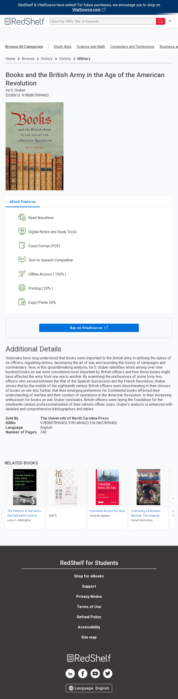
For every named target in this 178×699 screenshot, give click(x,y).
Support (89, 586)
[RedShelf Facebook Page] (82, 677)
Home (10, 58)
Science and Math (90, 46)
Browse (28, 58)
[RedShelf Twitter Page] (107, 677)
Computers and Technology (132, 46)
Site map (89, 637)
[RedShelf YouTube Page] (95, 677)
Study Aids (62, 46)
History (47, 58)
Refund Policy (89, 617)
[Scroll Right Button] (173, 498)
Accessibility (89, 627)
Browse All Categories (24, 46)
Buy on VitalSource (86, 328)
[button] (88, 218)
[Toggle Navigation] (170, 21)
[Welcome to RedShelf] (24, 21)
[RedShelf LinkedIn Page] (70, 677)
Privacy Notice (89, 596)
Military (83, 58)
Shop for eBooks (89, 576)
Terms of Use (89, 607)
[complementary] (89, 489)
